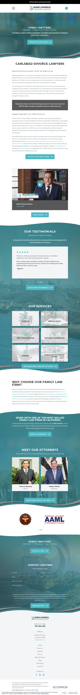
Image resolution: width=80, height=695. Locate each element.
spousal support (48, 141)
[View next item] (41, 282)
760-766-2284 (40, 626)
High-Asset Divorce (40, 657)
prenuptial (22, 148)
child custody (30, 141)
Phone (13, 577)
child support (39, 141)
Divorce (40, 654)
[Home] (40, 8)
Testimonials (40, 663)
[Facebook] (36, 675)
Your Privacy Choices (31, 690)
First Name (14, 572)
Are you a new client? (17, 581)
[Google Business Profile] (44, 675)
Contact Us (40, 666)
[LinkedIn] (40, 675)
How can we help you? (17, 585)
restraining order (59, 146)
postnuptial (29, 148)
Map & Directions (40, 640)
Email (41, 577)
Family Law (40, 651)
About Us (40, 648)
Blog (40, 660)
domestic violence (17, 143)
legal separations (31, 125)
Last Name (42, 572)
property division (58, 141)
